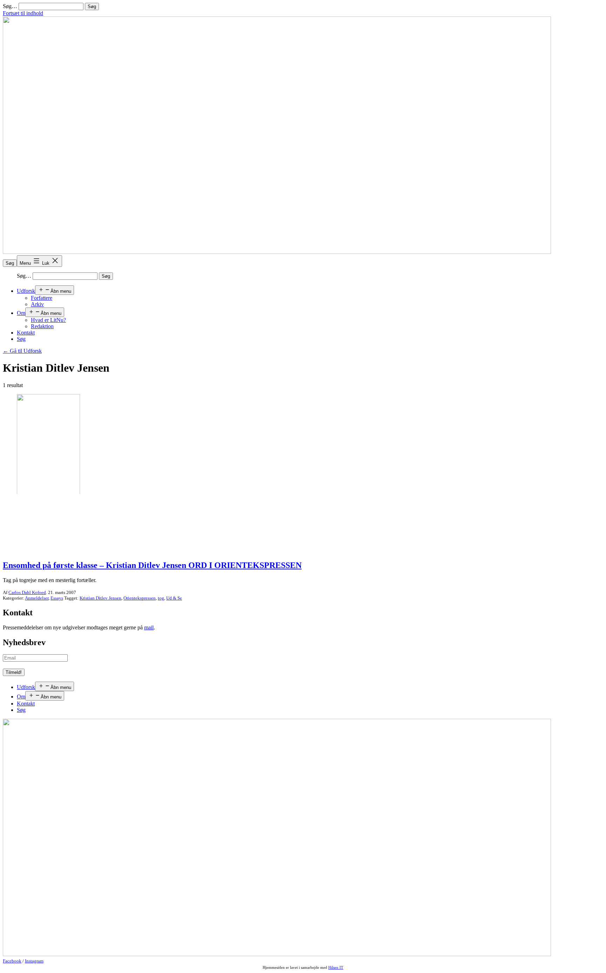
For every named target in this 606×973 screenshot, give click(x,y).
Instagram (34, 961)
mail (149, 627)
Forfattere (41, 298)
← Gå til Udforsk (22, 351)
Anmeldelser (36, 598)
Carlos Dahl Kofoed (27, 592)
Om (21, 313)
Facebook (12, 961)
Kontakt (26, 333)
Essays (56, 598)
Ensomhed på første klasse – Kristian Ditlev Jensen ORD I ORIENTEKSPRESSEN (152, 565)
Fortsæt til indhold (23, 13)
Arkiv (37, 304)
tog (161, 598)
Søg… (10, 6)
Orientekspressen (139, 598)
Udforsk (26, 291)
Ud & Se (174, 598)
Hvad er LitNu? (48, 320)
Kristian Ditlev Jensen (100, 598)
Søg (10, 263)
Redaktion (42, 326)
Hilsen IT (335, 967)
